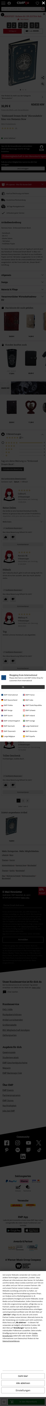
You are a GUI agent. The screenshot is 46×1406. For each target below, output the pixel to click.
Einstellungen (23, 1390)
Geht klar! (23, 1376)
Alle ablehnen (23, 1383)
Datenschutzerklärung (11, 1341)
